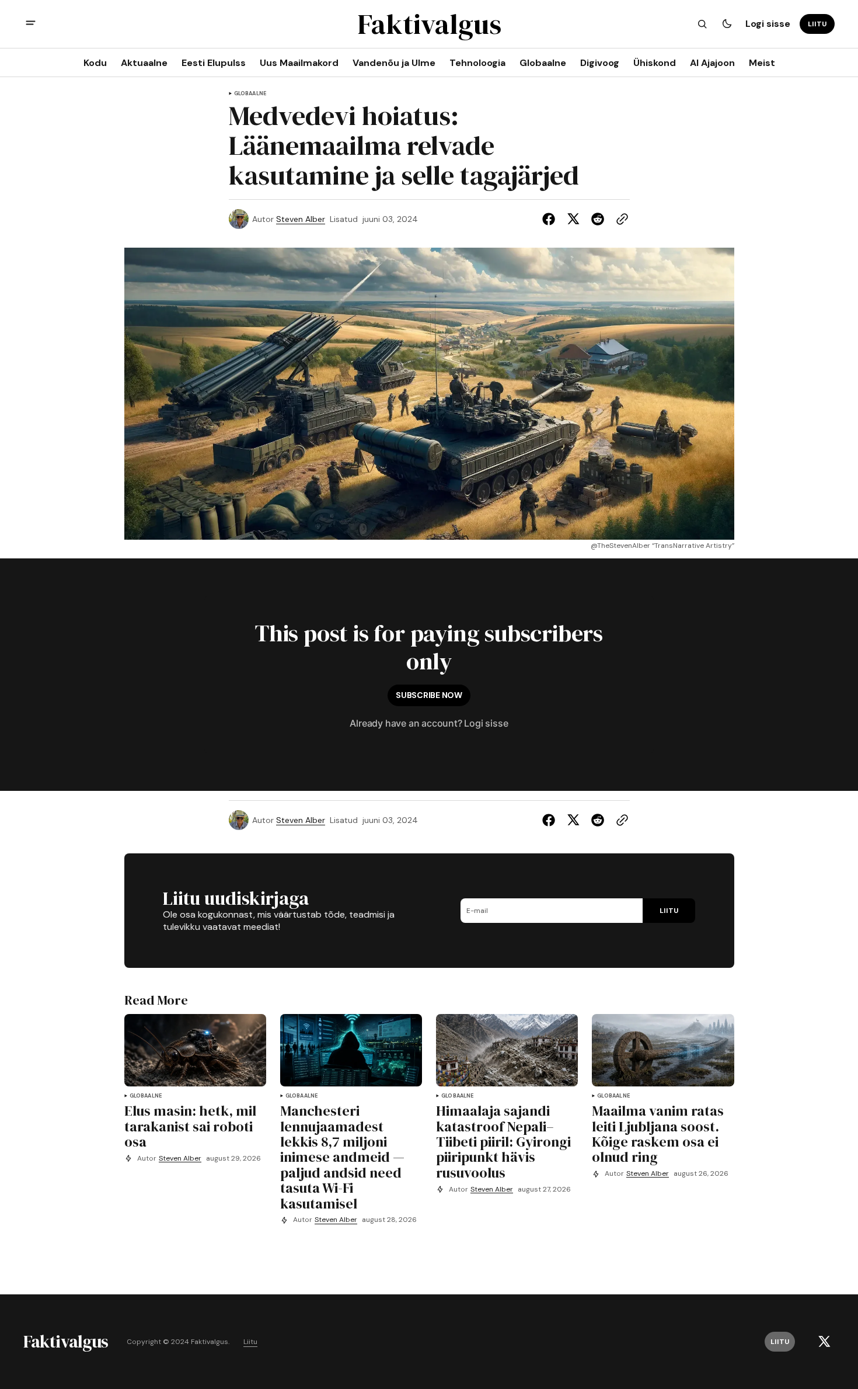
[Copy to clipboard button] (620, 219)
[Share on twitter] (573, 219)
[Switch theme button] (726, 24)
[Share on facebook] (551, 219)
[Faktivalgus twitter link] (824, 1341)
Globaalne (250, 93)
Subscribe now (429, 695)
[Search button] (702, 24)
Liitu (250, 1342)
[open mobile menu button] (30, 24)
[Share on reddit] (597, 219)
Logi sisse (767, 24)
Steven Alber (300, 219)
